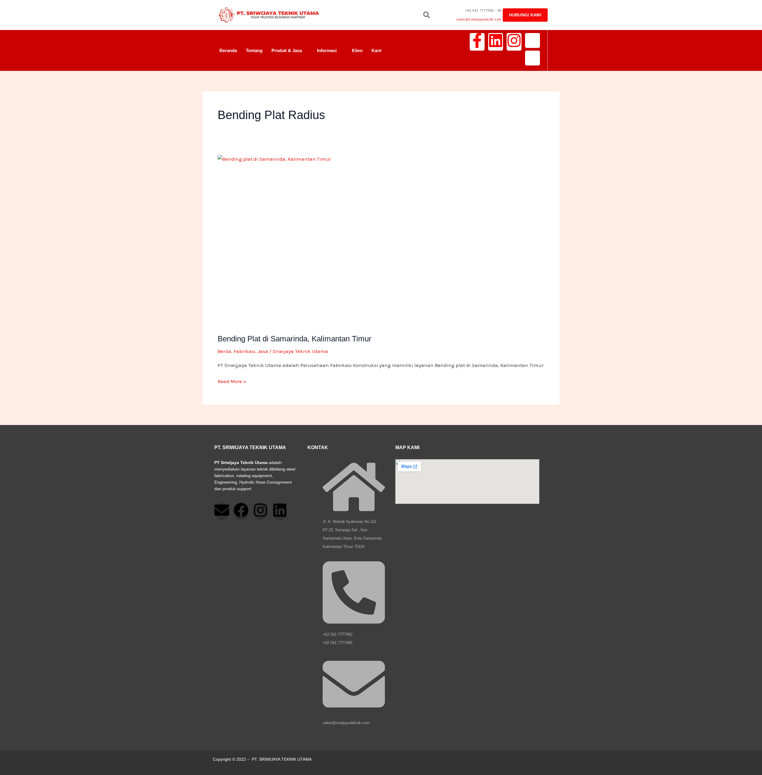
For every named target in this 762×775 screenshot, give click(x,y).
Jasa (263, 351)
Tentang (254, 50)
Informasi (327, 50)
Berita (224, 351)
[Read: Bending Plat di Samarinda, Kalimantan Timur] (381, 240)
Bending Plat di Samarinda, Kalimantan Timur (294, 338)
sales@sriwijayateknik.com (479, 19)
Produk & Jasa (286, 50)
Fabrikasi (244, 351)
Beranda (228, 50)
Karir (376, 50)
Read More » (232, 380)
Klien (357, 50)
